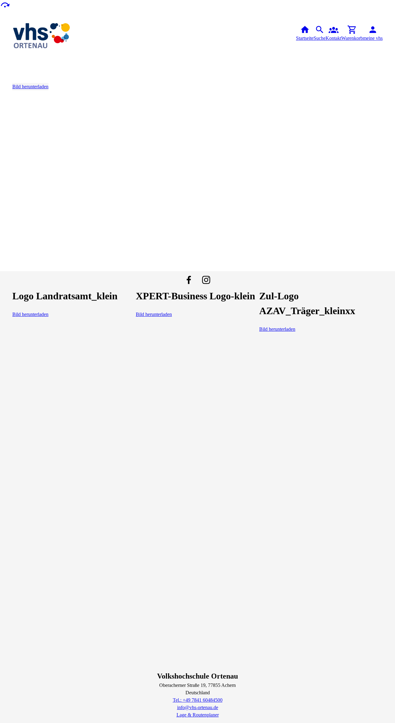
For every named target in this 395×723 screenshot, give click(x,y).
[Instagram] (206, 280)
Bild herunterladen (30, 86)
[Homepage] (42, 33)
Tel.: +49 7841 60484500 (197, 700)
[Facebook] (189, 280)
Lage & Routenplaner (198, 714)
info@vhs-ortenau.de (197, 707)
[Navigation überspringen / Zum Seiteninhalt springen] (5, 4)
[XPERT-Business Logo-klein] (195, 307)
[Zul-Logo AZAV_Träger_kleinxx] (321, 322)
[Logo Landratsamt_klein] (65, 307)
